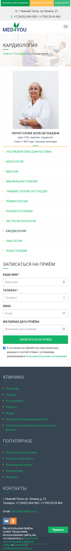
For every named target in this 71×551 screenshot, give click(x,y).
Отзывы (11, 394)
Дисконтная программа (21, 452)
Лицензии (12, 388)
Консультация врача (19, 458)
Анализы (12, 477)
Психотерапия (16, 250)
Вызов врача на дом (19, 464)
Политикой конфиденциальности (17, 546)
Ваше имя (11, 274)
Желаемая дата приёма (21, 321)
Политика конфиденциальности (27, 419)
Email (7, 306)
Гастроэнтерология (21, 221)
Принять (58, 529)
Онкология (14, 241)
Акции (10, 413)
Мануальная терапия (21, 181)
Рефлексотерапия (19, 211)
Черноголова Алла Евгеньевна (35, 133)
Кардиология (16, 231)
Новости (11, 407)
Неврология (14, 161)
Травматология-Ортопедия (26, 191)
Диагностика (14, 470)
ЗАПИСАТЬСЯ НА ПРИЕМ (42, 3)
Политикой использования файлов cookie (20, 542)
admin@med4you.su (24, 511)
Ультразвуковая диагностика (28, 151)
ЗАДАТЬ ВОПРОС (62, 3)
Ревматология (17, 201)
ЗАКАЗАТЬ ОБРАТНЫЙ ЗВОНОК (15, 3)
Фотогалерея (14, 400)
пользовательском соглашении (46, 356)
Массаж (12, 171)
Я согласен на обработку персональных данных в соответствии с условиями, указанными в (37, 352)
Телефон (11, 290)
